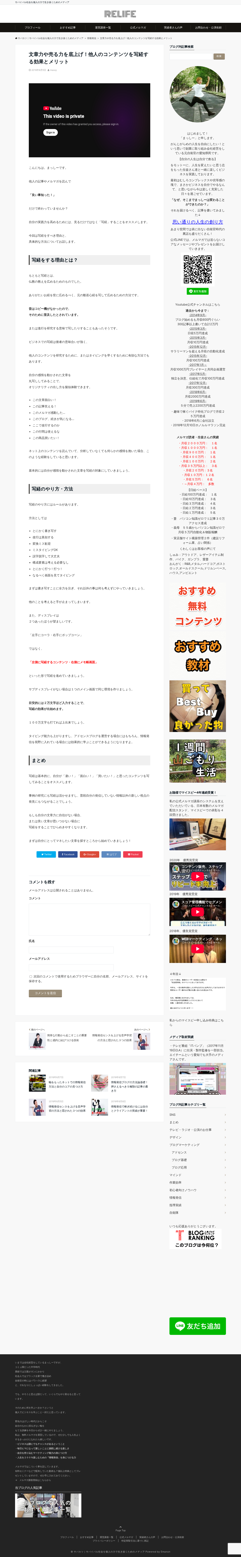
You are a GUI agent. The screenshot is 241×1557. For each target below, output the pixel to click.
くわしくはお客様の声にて (198, 549)
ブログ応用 (179, 1167)
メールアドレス (39, 959)
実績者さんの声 (173, 27)
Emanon (165, 1551)
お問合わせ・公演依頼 (208, 27)
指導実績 (175, 1205)
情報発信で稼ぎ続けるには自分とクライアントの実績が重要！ (129, 1108)
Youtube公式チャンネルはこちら (197, 304)
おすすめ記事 (68, 27)
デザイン (175, 1137)
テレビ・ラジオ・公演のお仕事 (190, 1130)
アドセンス (179, 1152)
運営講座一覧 (103, 27)
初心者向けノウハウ (183, 1190)
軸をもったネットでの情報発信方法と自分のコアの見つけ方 (67, 1084)
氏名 (32, 941)
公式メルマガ (138, 27)
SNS (172, 1115)
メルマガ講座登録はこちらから (35, 1480)
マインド (175, 1175)
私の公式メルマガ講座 (184, 801)
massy (53, 70)
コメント (35, 898)
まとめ (173, 1122)
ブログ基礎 (179, 1160)
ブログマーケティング (184, 1145)
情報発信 (175, 1197)
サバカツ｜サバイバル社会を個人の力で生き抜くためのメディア (109, 1551)
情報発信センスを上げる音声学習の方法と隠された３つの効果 (67, 1108)
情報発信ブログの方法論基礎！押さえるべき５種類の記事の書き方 (129, 1086)
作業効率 (175, 1182)
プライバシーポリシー (104, 1540)
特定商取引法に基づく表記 (135, 1540)
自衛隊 (173, 1212)
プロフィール (32, 27)
